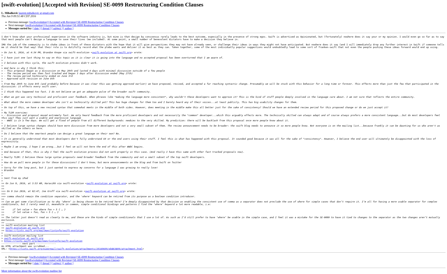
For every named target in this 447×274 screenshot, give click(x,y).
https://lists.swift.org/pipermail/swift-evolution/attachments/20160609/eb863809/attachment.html (76, 248)
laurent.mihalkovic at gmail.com (36, 13)
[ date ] (36, 28)
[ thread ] (46, 28)
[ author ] (68, 28)
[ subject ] (57, 28)
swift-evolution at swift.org (111, 52)
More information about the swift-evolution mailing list (31, 270)
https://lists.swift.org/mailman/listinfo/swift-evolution (45, 230)
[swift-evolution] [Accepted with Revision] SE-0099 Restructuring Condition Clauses (76, 22)
